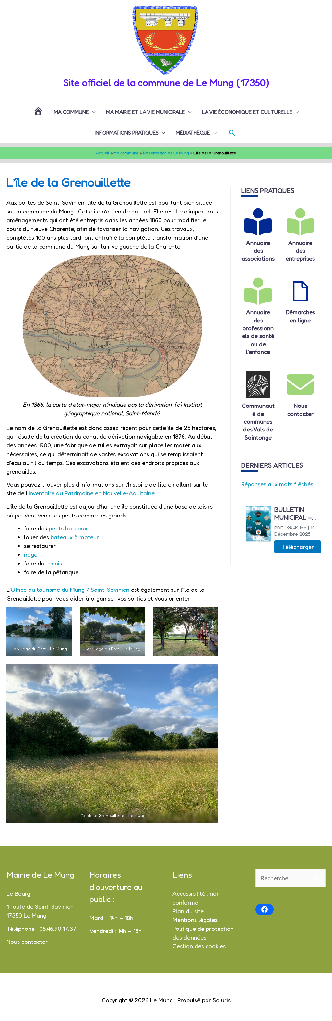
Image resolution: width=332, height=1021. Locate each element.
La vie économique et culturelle (247, 112)
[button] (232, 132)
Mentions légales (195, 919)
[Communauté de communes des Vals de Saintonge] (258, 384)
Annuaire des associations (258, 250)
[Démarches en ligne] (300, 291)
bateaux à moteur (75, 537)
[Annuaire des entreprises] (300, 222)
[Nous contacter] (300, 384)
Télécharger (298, 546)
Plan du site (188, 911)
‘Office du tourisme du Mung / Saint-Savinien (70, 589)
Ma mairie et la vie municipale (145, 112)
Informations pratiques (127, 132)
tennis (53, 563)
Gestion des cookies (199, 946)
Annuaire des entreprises (300, 250)
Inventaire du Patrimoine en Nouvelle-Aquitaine (92, 493)
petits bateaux (68, 528)
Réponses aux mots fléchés (277, 484)
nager (32, 554)
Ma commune (71, 112)
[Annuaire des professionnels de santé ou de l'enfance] (258, 291)
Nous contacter (27, 941)
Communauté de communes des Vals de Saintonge (258, 421)
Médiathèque (193, 132)
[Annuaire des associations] (258, 222)
